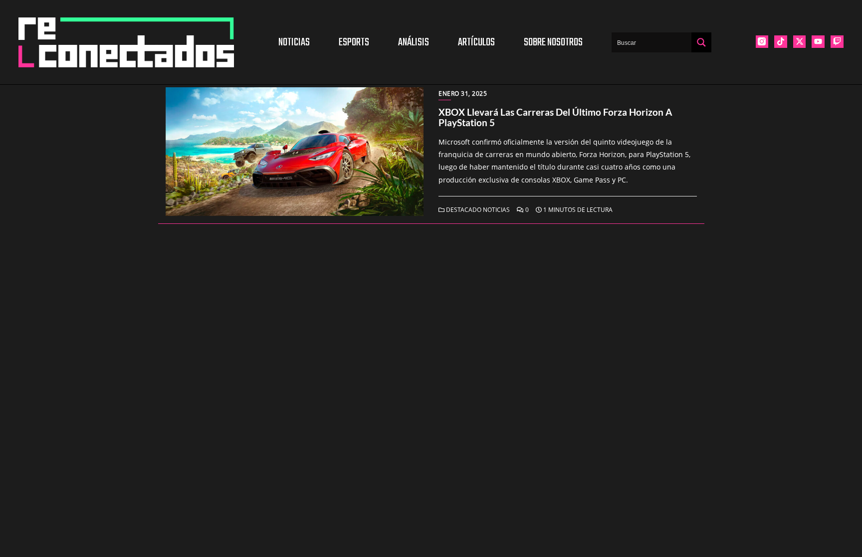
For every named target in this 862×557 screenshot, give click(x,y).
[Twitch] (837, 41)
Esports (354, 42)
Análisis (413, 42)
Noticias (294, 42)
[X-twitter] (799, 41)
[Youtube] (818, 41)
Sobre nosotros (553, 42)
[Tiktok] (780, 41)
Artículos (476, 42)
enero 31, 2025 (462, 93)
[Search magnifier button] (701, 42)
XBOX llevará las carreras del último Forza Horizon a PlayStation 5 (555, 117)
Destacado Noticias (477, 209)
